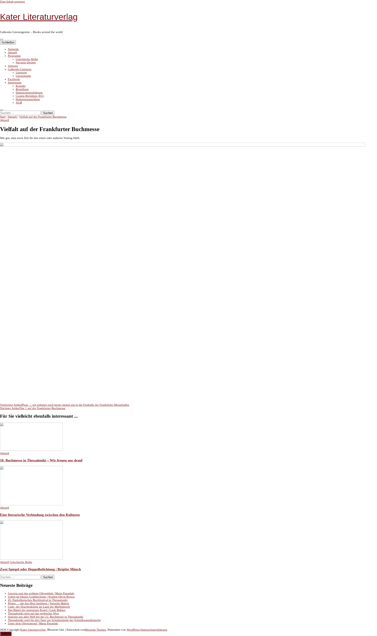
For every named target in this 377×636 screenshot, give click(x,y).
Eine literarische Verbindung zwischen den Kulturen (40, 515)
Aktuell (12, 52)
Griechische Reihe (27, 59)
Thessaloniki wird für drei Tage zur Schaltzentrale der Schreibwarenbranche (54, 620)
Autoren (13, 65)
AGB (19, 102)
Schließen (8, 42)
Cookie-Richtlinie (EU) (30, 95)
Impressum (14, 82)
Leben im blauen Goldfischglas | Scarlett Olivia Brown (41, 596)
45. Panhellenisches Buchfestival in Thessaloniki (38, 600)
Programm (14, 55)
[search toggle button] (1, 109)
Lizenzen (21, 72)
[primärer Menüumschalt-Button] (1, 39)
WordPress (133, 629)
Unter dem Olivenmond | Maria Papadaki (33, 623)
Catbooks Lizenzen (19, 69)
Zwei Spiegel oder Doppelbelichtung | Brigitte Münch (40, 569)
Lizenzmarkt (23, 75)
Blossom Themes (95, 629)
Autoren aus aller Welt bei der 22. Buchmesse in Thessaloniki (45, 616)
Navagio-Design (26, 62)
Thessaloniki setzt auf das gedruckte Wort (33, 613)
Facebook (14, 79)
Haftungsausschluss (28, 99)
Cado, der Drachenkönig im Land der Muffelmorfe (39, 606)
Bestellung (22, 89)
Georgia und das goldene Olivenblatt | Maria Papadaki (41, 593)
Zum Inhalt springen (12, 1)
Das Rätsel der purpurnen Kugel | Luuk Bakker (37, 610)
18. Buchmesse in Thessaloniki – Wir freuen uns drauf (41, 460)
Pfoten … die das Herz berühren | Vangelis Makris (38, 603)
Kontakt (21, 85)
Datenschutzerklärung (29, 92)
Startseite (13, 49)
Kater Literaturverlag (39, 17)
